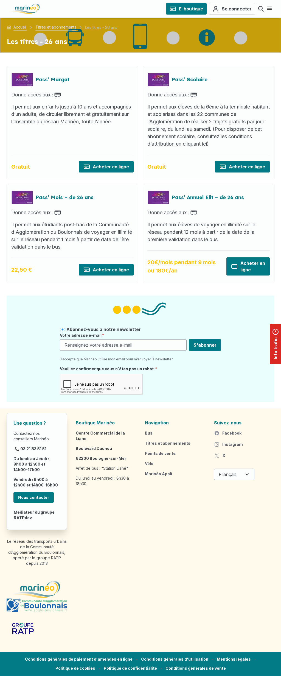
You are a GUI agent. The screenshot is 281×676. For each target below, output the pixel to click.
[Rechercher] (261, 9)
